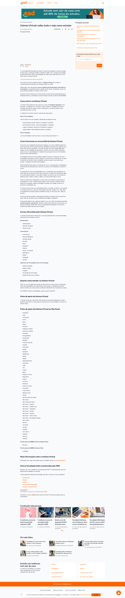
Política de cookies (58, 590)
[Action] (62, 14)
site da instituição (60, 460)
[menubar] (47, 3)
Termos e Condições (70, 590)
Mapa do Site (81, 590)
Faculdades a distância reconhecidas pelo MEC (33, 491)
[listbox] (89, 37)
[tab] (62, 530)
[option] (89, 27)
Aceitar (96, 594)
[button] (118, 592)
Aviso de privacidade (45, 590)
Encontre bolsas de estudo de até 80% (32, 79)
